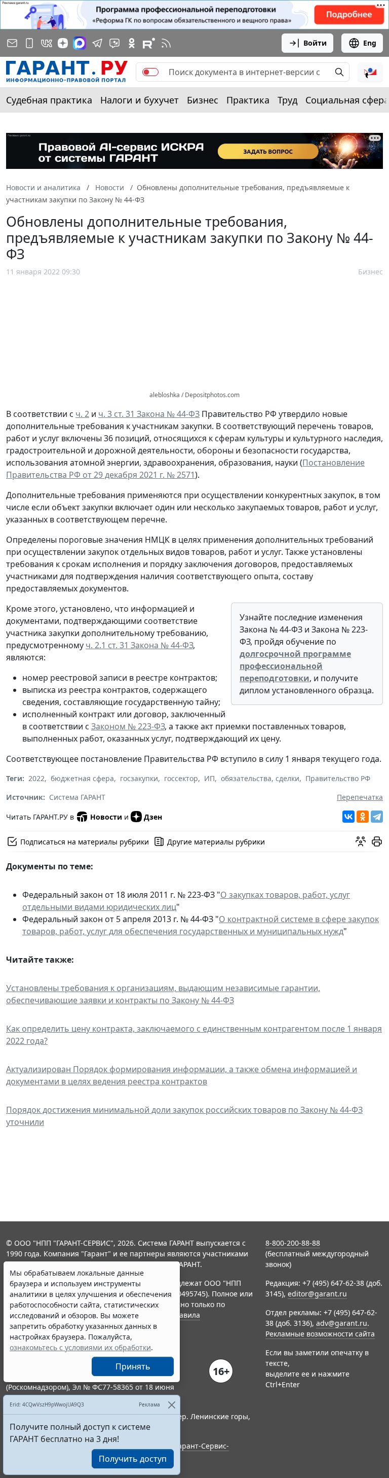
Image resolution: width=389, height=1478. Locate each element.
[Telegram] (377, 817)
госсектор (181, 778)
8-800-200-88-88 (292, 1243)
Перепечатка (360, 797)
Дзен (153, 817)
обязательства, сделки (260, 778)
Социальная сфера (347, 100)
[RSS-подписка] (166, 43)
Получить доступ (133, 1458)
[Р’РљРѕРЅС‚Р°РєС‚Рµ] (348, 817)
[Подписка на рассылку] (12, 43)
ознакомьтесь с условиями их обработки (80, 1347)
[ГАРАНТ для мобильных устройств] (29, 43)
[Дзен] (63, 43)
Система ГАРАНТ (77, 797)
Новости (106, 817)
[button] (370, 72)
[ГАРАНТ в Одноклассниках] (132, 43)
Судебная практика (49, 100)
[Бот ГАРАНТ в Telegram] (114, 43)
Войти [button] (315, 43)
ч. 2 (82, 413)
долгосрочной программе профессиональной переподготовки (295, 666)
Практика (247, 100)
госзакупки (139, 778)
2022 (36, 778)
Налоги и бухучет (139, 100)
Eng (369, 43)
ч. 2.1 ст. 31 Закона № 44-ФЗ (139, 645)
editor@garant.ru (317, 1293)
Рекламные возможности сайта (320, 1334)
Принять (132, 1366)
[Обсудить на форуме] (361, 841)
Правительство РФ (337, 778)
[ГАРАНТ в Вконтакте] (47, 43)
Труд (287, 100)
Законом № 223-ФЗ (128, 726)
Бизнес (202, 100)
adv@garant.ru (341, 1323)
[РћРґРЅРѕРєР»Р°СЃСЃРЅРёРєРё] (363, 817)
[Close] (171, 1404)
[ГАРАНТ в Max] (79, 43)
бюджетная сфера (82, 778)
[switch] (150, 72)
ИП (209, 778)
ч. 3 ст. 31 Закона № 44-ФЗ (149, 413)
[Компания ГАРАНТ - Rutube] (149, 43)
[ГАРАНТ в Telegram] (97, 43)
